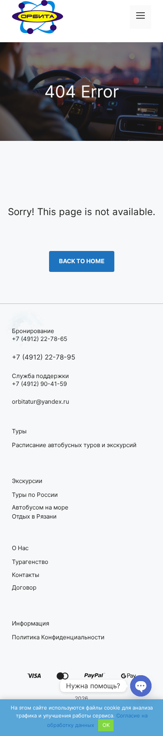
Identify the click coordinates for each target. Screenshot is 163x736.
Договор (24, 587)
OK (106, 725)
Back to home (81, 261)
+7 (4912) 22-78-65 (39, 339)
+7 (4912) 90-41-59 (39, 384)
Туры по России (35, 494)
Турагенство (30, 562)
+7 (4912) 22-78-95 (43, 357)
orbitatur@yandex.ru (40, 401)
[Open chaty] (141, 686)
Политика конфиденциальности (58, 637)
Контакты (25, 575)
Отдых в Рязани (34, 516)
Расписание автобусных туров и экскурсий (74, 445)
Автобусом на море (40, 507)
